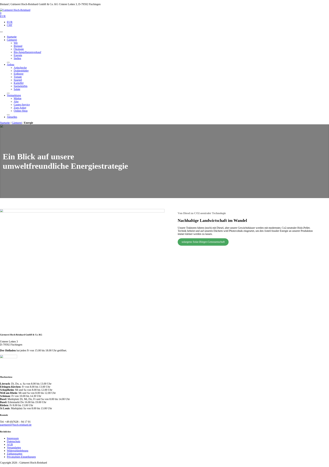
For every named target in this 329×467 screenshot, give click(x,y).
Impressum (13, 438)
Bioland (18, 46)
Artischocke (20, 67)
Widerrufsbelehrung (17, 450)
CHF (9, 25)
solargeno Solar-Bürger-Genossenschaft (203, 241)
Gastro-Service (22, 104)
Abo (16, 101)
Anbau (10, 64)
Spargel (18, 79)
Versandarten (14, 447)
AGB (10, 444)
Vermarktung (14, 95)
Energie (18, 55)
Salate (17, 89)
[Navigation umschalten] (1, 31)
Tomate (18, 76)
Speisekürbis (20, 86)
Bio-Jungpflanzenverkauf (27, 52)
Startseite (12, 36)
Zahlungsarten (14, 453)
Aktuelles (12, 116)
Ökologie (19, 49)
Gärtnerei (12, 39)
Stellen (17, 58)
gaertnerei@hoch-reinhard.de (16, 424)
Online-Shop (21, 110)
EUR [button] (3, 16)
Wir (16, 42)
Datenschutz (13, 441)
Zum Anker (20, 107)
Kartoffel (18, 83)
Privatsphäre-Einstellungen (21, 456)
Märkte (17, 98)
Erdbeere (18, 73)
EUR (10, 22)
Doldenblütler (21, 70)
